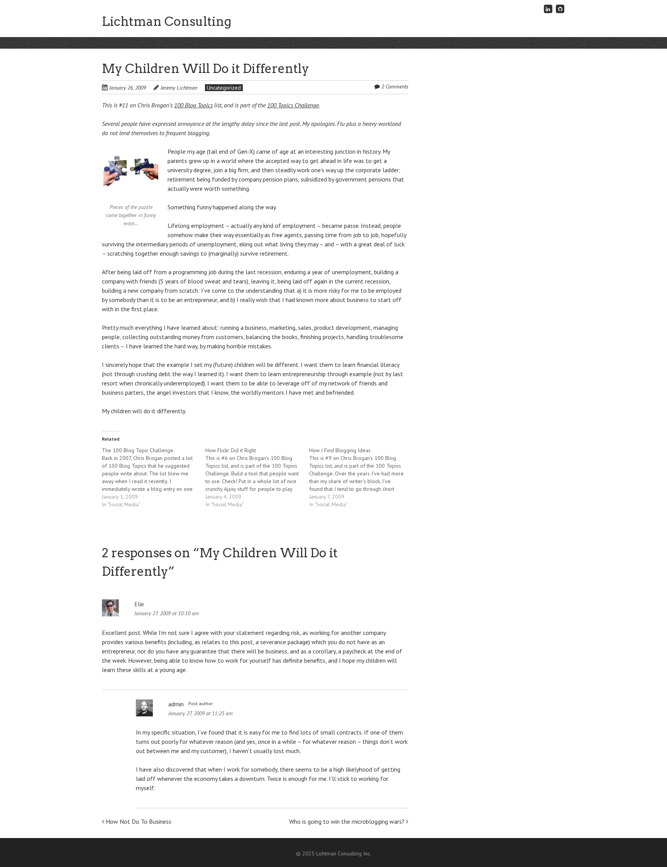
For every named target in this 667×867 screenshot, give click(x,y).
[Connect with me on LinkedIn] (548, 8)
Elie (139, 604)
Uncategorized (224, 87)
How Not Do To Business (137, 821)
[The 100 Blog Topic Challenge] (153, 477)
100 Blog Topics (193, 105)
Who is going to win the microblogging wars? (347, 821)
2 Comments (394, 86)
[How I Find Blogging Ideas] (361, 477)
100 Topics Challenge (293, 105)
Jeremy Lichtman (179, 87)
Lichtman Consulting (166, 21)
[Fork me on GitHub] (560, 8)
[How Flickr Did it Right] (257, 477)
